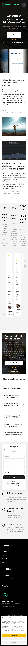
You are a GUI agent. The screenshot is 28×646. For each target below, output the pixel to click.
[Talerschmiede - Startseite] (11, 5)
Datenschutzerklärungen (14, 485)
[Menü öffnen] (24, 5)
